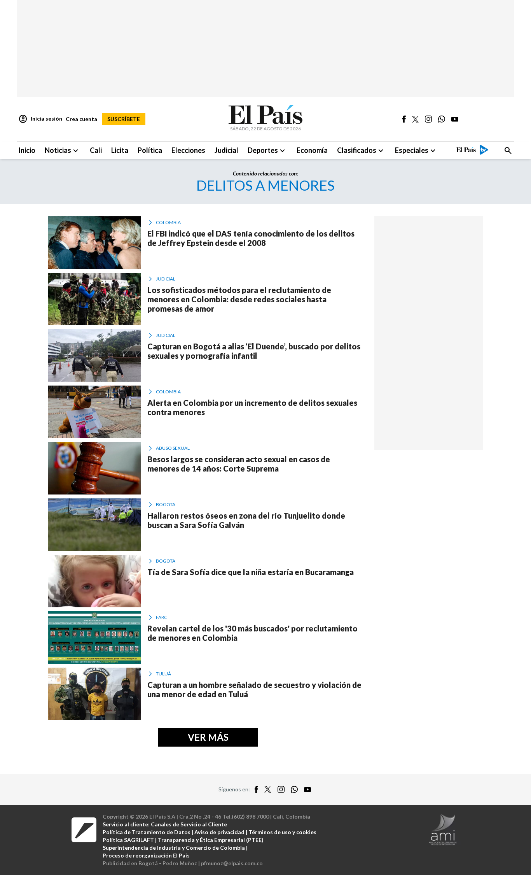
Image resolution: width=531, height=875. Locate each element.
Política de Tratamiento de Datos (146, 832)
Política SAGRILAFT (128, 839)
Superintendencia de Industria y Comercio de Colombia (174, 847)
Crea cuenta (81, 119)
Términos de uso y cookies (282, 832)
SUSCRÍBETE (123, 119)
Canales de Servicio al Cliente (189, 824)
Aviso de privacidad (219, 832)
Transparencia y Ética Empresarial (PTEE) (211, 839)
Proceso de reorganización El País (146, 855)
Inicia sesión (40, 119)
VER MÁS (208, 737)
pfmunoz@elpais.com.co (232, 863)
